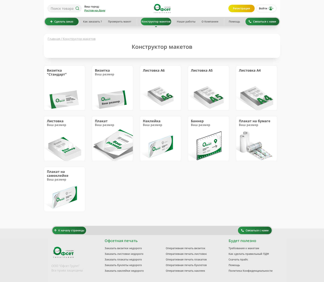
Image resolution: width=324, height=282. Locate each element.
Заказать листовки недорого (124, 254)
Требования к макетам (244, 248)
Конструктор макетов (156, 21)
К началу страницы (71, 230)
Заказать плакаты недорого (123, 259)
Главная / (55, 39)
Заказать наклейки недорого (124, 270)
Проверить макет (119, 21)
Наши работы (186, 21)
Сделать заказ (63, 21)
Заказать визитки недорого (123, 248)
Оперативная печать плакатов (186, 259)
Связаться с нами (264, 21)
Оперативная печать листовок (186, 254)
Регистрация (241, 8)
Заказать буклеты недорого (123, 265)
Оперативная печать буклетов (186, 265)
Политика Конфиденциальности (251, 270)
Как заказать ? (92, 21)
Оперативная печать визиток (185, 248)
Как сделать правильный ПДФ (249, 254)
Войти (263, 8)
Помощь (234, 21)
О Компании (210, 21)
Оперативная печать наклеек (185, 270)
